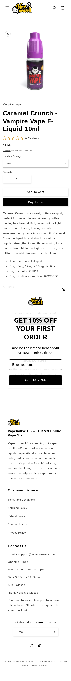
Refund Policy (16, 516)
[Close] (64, 290)
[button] (7, 8)
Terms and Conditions (21, 499)
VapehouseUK (20, 662)
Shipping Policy (17, 508)
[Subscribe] (54, 632)
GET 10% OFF (35, 380)
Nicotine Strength (12, 156)
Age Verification (18, 524)
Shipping (7, 150)
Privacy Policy (17, 532)
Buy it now (35, 202)
